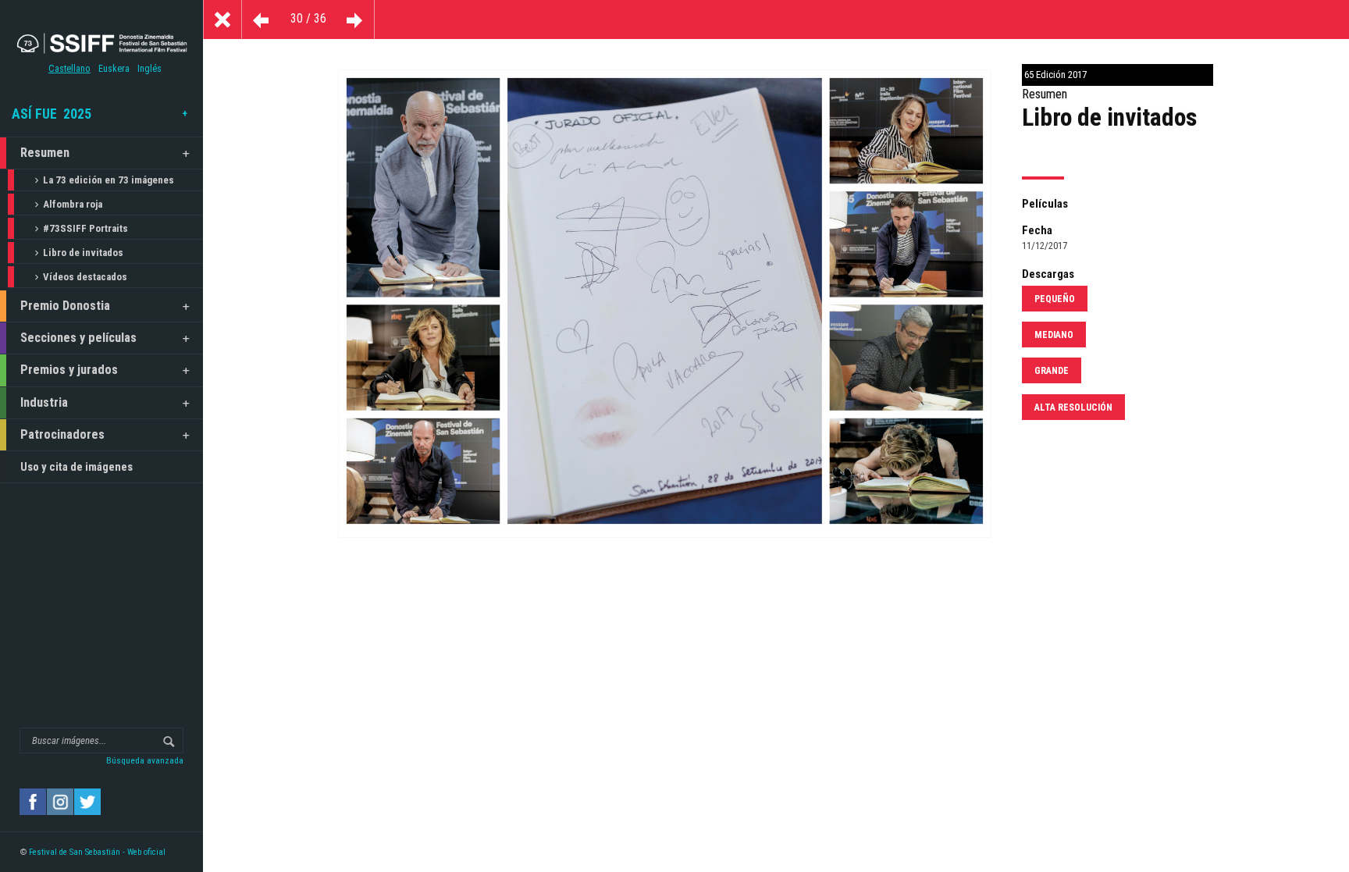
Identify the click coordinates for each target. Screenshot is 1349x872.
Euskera (114, 68)
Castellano (69, 68)
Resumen (44, 152)
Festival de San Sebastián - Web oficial (97, 852)
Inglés (149, 68)
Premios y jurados (69, 369)
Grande (1051, 370)
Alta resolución (1073, 407)
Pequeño (1054, 299)
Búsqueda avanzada (144, 760)
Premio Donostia (65, 305)
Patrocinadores (62, 434)
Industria (44, 402)
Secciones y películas (78, 337)
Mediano (1053, 334)
